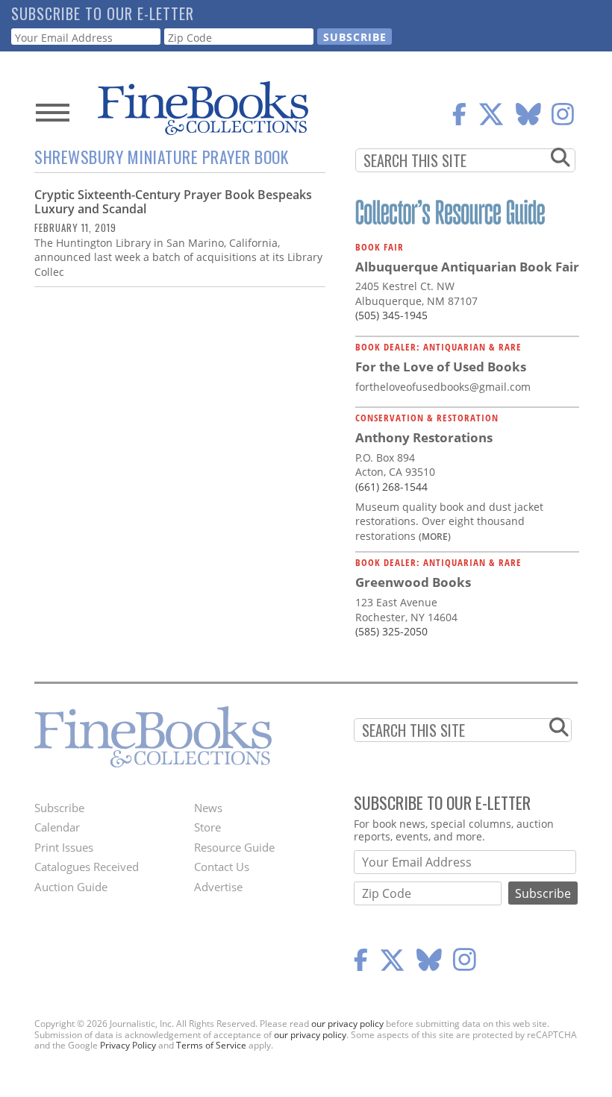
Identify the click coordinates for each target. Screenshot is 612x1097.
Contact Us (221, 866)
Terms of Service (211, 1045)
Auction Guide (70, 886)
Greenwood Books (413, 582)
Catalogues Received (86, 866)
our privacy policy (347, 1023)
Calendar (57, 827)
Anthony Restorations (424, 437)
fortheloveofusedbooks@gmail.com (443, 387)
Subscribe (59, 807)
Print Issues (63, 847)
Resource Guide (234, 847)
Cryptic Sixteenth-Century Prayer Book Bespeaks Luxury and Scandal (173, 201)
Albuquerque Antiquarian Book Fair (467, 266)
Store (207, 827)
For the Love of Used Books (440, 366)
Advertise (218, 886)
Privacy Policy (128, 1045)
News (208, 807)
